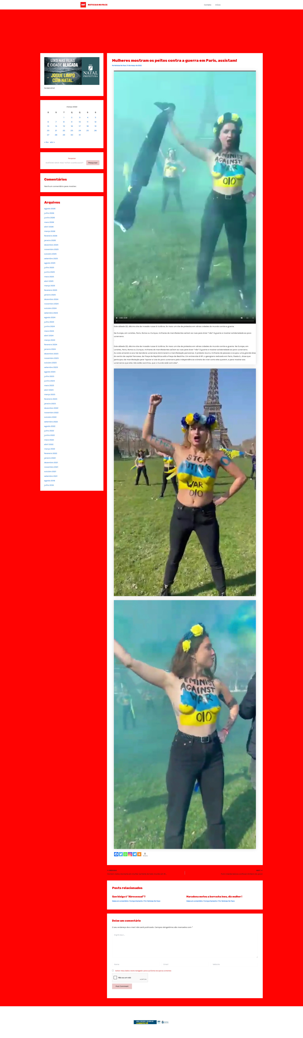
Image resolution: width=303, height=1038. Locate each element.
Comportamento (136, 901)
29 (64, 135)
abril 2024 (48, 335)
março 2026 (49, 231)
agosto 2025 (49, 263)
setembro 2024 (51, 313)
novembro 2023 (51, 358)
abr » (52, 142)
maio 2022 (49, 440)
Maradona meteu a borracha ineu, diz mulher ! (214, 896)
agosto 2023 (49, 372)
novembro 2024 (51, 303)
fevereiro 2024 (50, 344)
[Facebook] (116, 854)
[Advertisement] (151, 27)
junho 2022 (49, 435)
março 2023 (49, 394)
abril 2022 (48, 444)
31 (80, 135)
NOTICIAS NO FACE (97, 5)
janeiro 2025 (50, 294)
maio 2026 (49, 222)
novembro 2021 (51, 467)
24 (80, 130)
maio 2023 (49, 385)
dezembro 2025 (51, 245)
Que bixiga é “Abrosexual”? (128, 896)
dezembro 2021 (51, 462)
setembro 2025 (51, 258)
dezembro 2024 (51, 299)
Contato (207, 5)
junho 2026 (49, 217)
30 (72, 135)
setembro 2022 (51, 421)
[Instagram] (130, 854)
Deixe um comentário (120, 901)
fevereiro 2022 (50, 453)
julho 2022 (49, 430)
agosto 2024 (49, 317)
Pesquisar (72, 158)
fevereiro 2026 (50, 235)
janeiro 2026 (50, 240)
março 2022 (49, 449)
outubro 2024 (50, 308)
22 (64, 130)
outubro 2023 (50, 362)
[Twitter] (121, 854)
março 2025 (49, 285)
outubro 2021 (50, 471)
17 (80, 126)
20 (48, 130)
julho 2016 (49, 485)
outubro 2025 (50, 254)
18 (88, 126)
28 (56, 135)
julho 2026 (49, 213)
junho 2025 (49, 272)
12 (95, 122)
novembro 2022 (51, 412)
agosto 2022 (49, 426)
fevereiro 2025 (50, 290)
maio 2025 (49, 276)
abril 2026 (48, 226)
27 (48, 135)
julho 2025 (49, 267)
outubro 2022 (50, 417)
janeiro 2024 (50, 349)
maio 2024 (49, 331)
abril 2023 (48, 390)
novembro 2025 (51, 249)
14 (56, 126)
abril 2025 (48, 281)
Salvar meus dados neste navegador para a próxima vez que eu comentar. (143, 971)
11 (87, 122)
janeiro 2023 (50, 403)
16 (72, 126)
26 (95, 130)
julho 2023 (49, 376)
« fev (46, 142)
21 (56, 130)
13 (48, 126)
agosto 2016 (49, 480)
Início (218, 5)
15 (64, 126)
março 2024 (49, 340)
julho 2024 (49, 322)
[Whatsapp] (125, 854)
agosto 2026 (49, 208)
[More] (139, 854)
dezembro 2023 (51, 353)
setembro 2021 (50, 476)
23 (72, 130)
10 (80, 122)
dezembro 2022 (51, 408)
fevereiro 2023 (50, 399)
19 (95, 126)
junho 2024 (49, 326)
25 (88, 130)
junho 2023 (49, 381)
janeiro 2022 (50, 458)
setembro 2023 (51, 367)
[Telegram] (135, 854)
